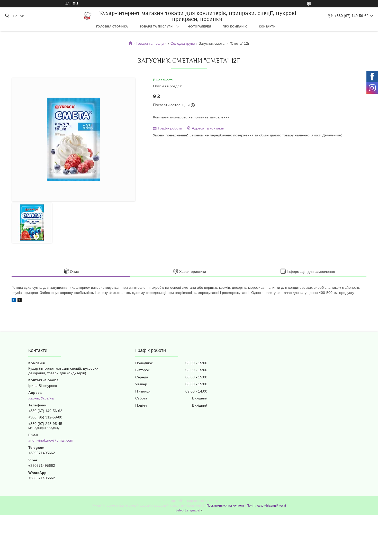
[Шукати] (7, 16)
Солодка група (182, 43)
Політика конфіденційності (266, 505)
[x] (19, 301)
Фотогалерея (199, 26)
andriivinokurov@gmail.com (50, 440)
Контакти (267, 26)
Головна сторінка (112, 26)
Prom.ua (214, 501)
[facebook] (14, 301)
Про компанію (235, 26)
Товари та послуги (156, 26)
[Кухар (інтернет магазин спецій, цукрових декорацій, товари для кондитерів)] (88, 16)
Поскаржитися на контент (225, 505)
